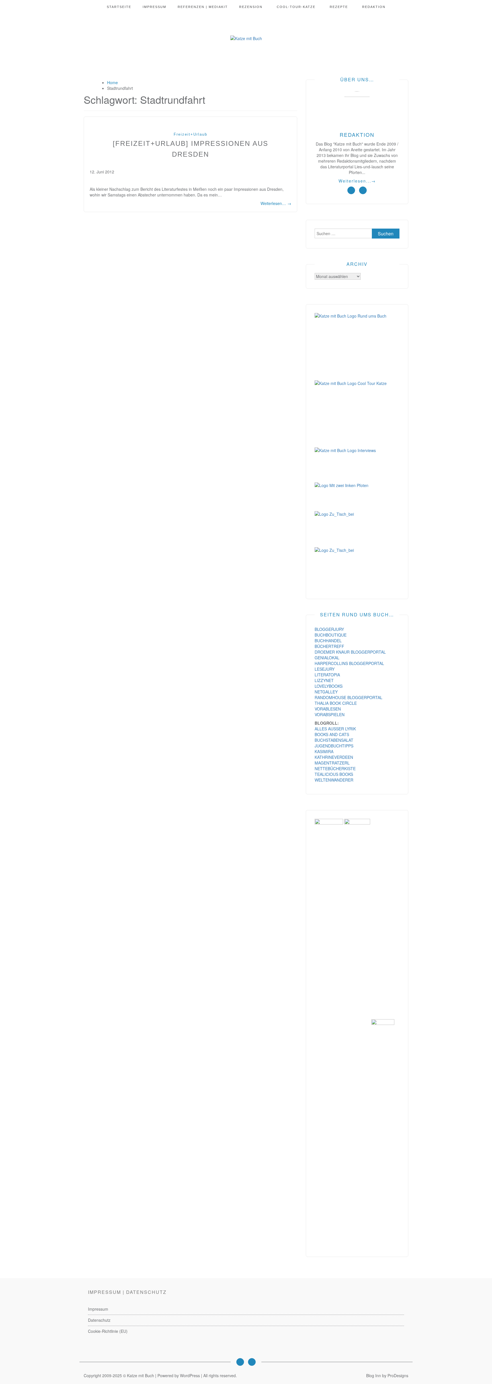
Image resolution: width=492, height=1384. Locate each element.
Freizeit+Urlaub (190, 134)
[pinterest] (363, 190)
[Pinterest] (252, 1362)
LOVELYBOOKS (329, 686)
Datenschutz (99, 1320)
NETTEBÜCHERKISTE (335, 768)
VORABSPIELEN (330, 714)
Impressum (154, 7)
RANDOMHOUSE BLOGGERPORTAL (348, 697)
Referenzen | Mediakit (203, 7)
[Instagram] (240, 1362)
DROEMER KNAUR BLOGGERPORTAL (350, 652)
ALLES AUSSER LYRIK (335, 729)
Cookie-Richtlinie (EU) (108, 1331)
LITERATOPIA (327, 675)
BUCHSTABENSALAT (334, 740)
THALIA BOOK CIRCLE (336, 703)
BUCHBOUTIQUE (331, 635)
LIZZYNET (324, 680)
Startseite (119, 7)
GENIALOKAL (327, 657)
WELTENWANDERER (334, 780)
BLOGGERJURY (329, 629)
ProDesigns (398, 1375)
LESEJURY (325, 669)
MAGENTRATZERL (332, 763)
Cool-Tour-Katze (296, 7)
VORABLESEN (328, 709)
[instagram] (351, 190)
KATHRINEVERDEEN (334, 757)
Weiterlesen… (276, 203)
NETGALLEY (326, 692)
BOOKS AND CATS (332, 734)
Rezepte (339, 7)
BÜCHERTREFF (329, 646)
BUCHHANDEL (328, 640)
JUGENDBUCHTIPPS (334, 746)
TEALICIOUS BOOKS (334, 774)
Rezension (251, 7)
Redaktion (374, 7)
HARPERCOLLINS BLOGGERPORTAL (349, 663)
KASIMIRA (324, 751)
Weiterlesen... (357, 181)
